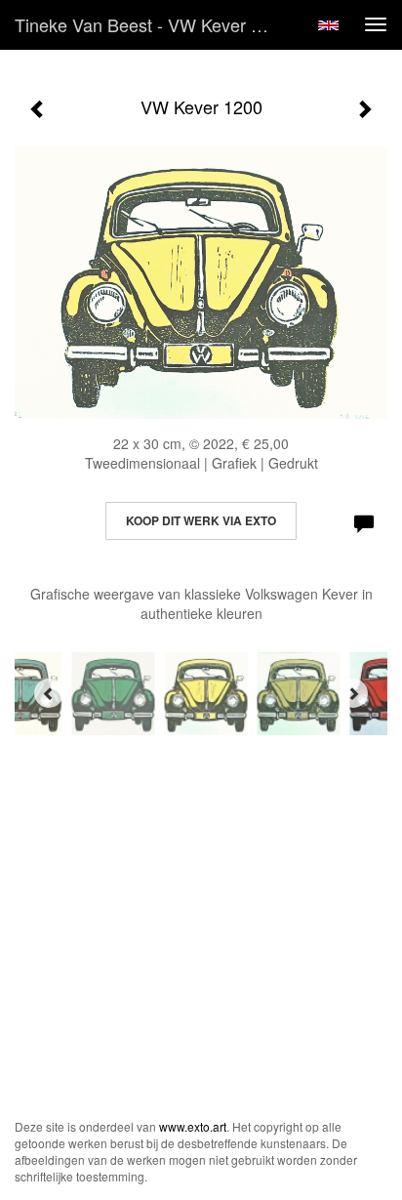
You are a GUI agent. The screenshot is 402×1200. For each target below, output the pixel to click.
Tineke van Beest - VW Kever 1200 (152, 24)
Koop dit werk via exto (201, 520)
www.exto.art (192, 1126)
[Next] (353, 693)
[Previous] (48, 693)
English (328, 25)
